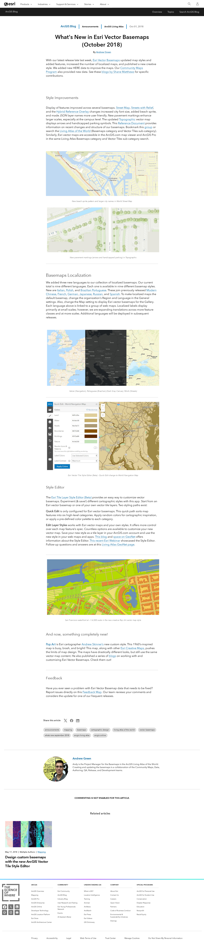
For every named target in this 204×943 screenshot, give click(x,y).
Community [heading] (63, 885)
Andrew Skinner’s (93, 644)
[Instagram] (10, 912)
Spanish (115, 294)
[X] (10, 906)
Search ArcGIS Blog (189, 12)
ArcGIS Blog (11, 11)
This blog (101, 536)
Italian (61, 290)
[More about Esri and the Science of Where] (10, 893)
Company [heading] (114, 885)
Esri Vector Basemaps (106, 60)
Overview (157, 12)
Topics (171, 12)
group (148, 127)
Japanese (85, 294)
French (62, 294)
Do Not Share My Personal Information (165, 938)
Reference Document (131, 123)
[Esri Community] (4, 912)
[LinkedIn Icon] (77, 721)
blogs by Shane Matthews (118, 71)
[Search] (189, 4)
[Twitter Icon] (65, 721)
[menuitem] (42, 891)
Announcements (90, 26)
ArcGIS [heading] (34, 885)
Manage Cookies (131, 938)
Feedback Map (92, 692)
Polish (69, 290)
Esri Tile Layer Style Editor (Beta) (71, 497)
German (73, 294)
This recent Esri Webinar (105, 540)
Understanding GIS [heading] (92, 885)
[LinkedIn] (17, 906)
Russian (98, 294)
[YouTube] (17, 912)
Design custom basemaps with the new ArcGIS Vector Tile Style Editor (26, 861)
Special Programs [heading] (145, 885)
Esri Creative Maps (132, 648)
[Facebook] (4, 906)
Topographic (127, 119)
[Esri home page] (10, 4)
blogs (112, 656)
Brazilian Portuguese (93, 290)
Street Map (123, 107)
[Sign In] (197, 4)
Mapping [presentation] (42, 852)
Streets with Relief (142, 107)
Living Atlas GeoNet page (118, 544)
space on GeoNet (124, 536)
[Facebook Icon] (71, 721)
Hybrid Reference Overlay (72, 111)
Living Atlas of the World (75, 131)
